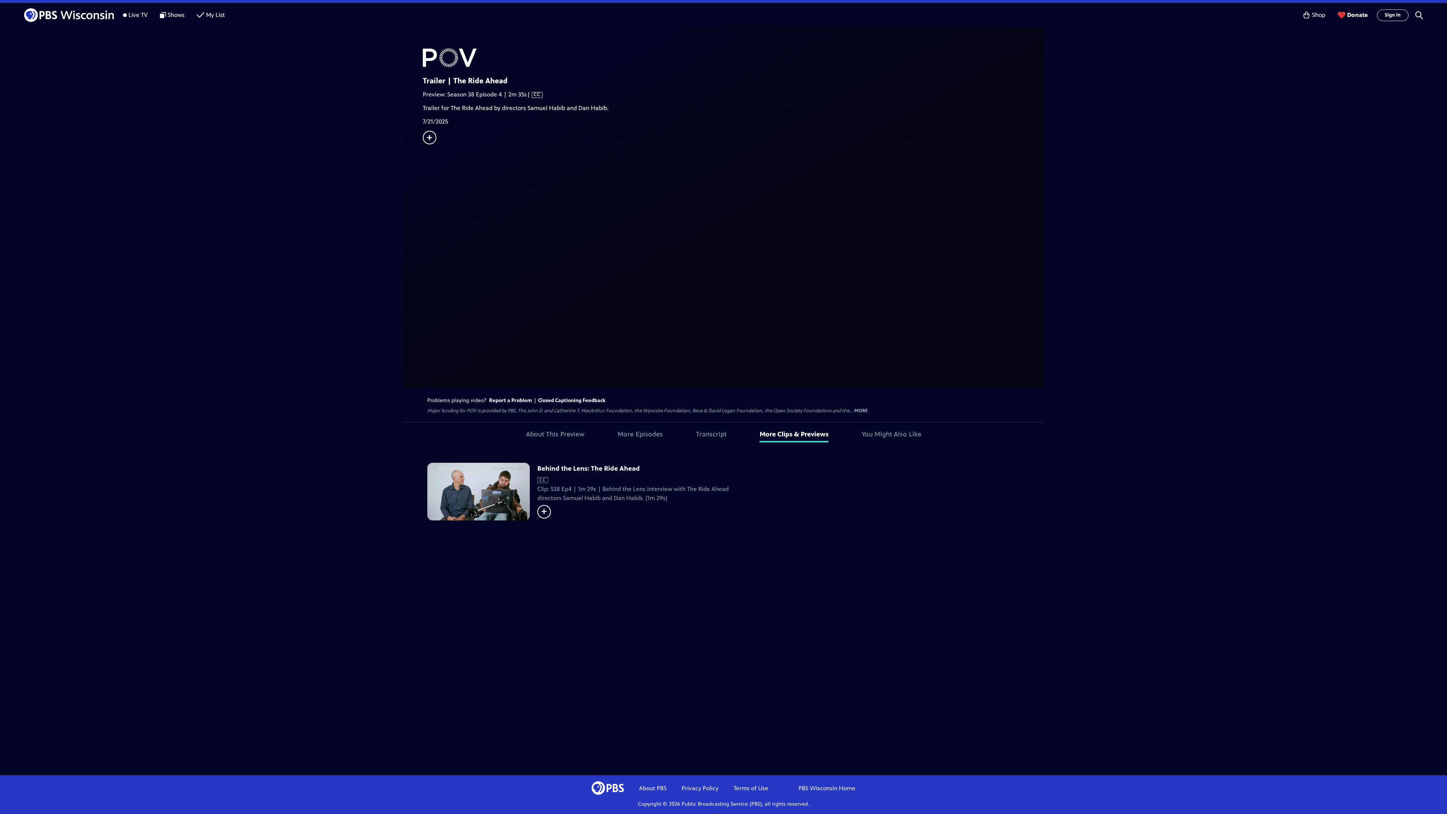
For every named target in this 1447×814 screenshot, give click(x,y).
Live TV (138, 14)
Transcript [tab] (711, 434)
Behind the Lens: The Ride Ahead (588, 468)
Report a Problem (510, 400)
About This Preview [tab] (555, 434)
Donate (1357, 14)
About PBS (653, 788)
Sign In (1393, 15)
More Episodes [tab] (640, 434)
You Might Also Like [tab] (891, 434)
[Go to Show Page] (733, 57)
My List (215, 14)
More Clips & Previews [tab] (794, 434)
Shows (176, 14)
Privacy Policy (700, 788)
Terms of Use (751, 788)
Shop (1318, 14)
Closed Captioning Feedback (572, 400)
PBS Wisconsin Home (826, 788)
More (861, 411)
